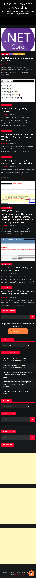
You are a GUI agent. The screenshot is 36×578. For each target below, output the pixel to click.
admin (5, 64)
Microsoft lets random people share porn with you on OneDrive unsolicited (17, 374)
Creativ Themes (20, 574)
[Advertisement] (18, 468)
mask (6, 391)
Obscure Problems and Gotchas (18, 5)
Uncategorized (6, 105)
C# (11, 54)
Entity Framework (19, 54)
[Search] (32, 317)
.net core (5, 54)
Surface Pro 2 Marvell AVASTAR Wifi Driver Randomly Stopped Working (17, 137)
